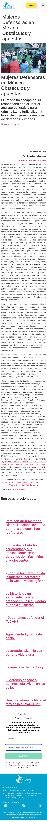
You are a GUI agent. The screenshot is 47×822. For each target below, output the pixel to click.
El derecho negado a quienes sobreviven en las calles (25, 683)
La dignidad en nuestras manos (32, 160)
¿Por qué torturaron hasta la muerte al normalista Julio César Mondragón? (25, 577)
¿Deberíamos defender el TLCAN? (25, 619)
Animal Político (19, 489)
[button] (9, 5)
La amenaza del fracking (24, 667)
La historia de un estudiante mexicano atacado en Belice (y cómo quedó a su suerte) (26, 599)
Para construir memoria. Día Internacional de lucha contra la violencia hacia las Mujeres (25, 526)
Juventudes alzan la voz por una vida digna (24, 652)
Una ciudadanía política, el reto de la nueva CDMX (26, 702)
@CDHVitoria (31, 485)
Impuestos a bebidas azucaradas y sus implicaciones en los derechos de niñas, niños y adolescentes (25, 552)
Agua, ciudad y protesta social (24, 636)
